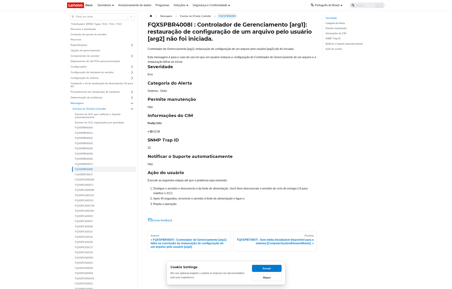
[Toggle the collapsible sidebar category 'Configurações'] (132, 67)
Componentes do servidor (85, 55)
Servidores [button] (104, 5)
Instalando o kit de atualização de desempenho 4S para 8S (102, 85)
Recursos (76, 39)
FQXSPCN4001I (84, 263)
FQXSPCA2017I (84, 247)
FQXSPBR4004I (84, 148)
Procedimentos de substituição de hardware (95, 91)
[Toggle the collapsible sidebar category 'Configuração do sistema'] (132, 78)
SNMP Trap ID (332, 38)
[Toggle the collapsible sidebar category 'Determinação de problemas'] (132, 97)
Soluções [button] (179, 5)
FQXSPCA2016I (84, 242)
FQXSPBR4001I (84, 132)
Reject (267, 277)
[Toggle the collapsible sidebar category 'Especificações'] (132, 45)
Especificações (79, 45)
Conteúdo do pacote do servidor (89, 34)
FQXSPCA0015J (84, 200)
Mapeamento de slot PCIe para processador (95, 61)
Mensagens (77, 103)
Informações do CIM (335, 33)
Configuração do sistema (85, 77)
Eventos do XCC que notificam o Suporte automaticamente (98, 116)
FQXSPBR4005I (84, 153)
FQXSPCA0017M (84, 205)
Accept (267, 268)
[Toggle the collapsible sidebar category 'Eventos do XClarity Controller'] (132, 109)
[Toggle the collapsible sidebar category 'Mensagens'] (132, 103)
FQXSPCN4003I (84, 273)
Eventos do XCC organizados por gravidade (99, 122)
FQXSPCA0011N (84, 195)
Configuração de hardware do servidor (92, 72)
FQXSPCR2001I (84, 283)
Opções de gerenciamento (85, 50)
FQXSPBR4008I (84, 169)
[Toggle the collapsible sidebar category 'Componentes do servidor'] (132, 56)
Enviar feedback (162, 220)
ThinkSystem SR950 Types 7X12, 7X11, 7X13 (96, 24)
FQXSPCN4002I (84, 268)
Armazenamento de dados (134, 5)
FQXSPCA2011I (84, 231)
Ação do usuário (333, 49)
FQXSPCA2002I (84, 216)
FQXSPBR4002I (84, 138)
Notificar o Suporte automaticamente (344, 43)
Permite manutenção (336, 28)
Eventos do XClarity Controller (89, 108)
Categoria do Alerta (335, 23)
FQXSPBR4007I (84, 164)
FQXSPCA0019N (84, 211)
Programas (162, 5)
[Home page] (151, 16)
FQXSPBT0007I (84, 174)
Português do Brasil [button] (327, 5)
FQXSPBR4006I (84, 159)
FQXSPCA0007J (84, 184)
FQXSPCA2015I (84, 236)
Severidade (331, 18)
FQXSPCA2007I (84, 221)
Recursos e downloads (83, 29)
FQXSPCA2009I (84, 226)
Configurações (79, 66)
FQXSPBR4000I (84, 127)
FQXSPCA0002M (84, 179)
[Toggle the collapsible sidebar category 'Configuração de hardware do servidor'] (132, 72)
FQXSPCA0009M (84, 190)
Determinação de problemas (86, 97)
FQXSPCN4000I (84, 257)
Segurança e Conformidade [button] (210, 5)
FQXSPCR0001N (84, 278)
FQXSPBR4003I (84, 143)
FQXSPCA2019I (84, 252)
